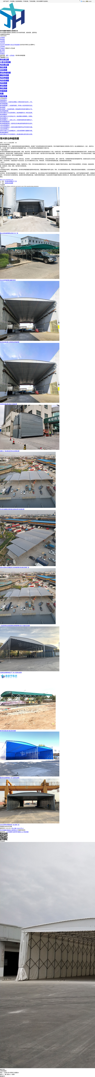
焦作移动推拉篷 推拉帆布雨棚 (8, 513)
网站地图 (26, 832)
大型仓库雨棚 (5, 62)
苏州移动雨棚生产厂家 (11, 181)
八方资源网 (9, 832)
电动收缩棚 (4, 80)
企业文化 (2, 44)
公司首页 (2, 37)
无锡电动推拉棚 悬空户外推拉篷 (8, 824)
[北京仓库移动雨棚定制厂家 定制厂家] (29, 605)
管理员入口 (20, 832)
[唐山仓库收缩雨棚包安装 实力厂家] (29, 652)
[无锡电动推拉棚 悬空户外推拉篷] (29, 823)
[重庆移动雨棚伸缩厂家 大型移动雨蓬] (29, 558)
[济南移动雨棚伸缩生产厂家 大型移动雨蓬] (29, 453)
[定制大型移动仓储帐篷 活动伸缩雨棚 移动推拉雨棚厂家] (28, 348)
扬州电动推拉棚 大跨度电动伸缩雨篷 (9, 762)
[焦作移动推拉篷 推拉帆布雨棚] (28, 511)
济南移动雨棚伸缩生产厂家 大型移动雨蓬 (11, 454)
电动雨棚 (3, 83)
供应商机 (2, 39)
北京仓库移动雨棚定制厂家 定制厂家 (9, 607)
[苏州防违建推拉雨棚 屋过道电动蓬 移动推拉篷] (28, 289)
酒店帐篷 (3, 96)
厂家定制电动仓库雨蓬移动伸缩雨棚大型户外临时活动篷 (15, 407)
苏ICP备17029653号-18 (17, 828)
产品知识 (2, 48)
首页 (7, 55)
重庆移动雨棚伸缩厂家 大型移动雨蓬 (9, 560)
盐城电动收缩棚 (9, 183)
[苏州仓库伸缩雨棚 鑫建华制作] (29, 699)
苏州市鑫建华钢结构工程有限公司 (9, 830)
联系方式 (2, 52)
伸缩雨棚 (3, 91)
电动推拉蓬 (4, 65)
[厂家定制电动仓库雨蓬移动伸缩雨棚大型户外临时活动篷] (28, 406)
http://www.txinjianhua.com (6, 179)
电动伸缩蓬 (4, 78)
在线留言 (2, 53)
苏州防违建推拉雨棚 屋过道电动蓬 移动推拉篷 (12, 291)
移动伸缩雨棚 (5, 73)
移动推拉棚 (4, 60)
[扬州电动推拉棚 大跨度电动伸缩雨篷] (29, 761)
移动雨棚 (3, 86)
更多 (6, 98)
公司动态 (2, 46)
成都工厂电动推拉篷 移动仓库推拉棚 (9, 233)
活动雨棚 (3, 70)
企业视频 (2, 41)
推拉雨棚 (3, 88)
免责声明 (14, 832)
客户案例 (2, 50)
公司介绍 (2, 43)
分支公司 (12, 44)
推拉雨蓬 (3, 67)
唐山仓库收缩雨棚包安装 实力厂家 (9, 654)
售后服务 (17, 44)
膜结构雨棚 (4, 75)
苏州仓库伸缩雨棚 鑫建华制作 (8, 700)
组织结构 (7, 44)
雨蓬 (2, 94)
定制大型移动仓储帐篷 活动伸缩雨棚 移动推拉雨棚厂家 (14, 349)
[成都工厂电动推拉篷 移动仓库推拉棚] (29, 231)
